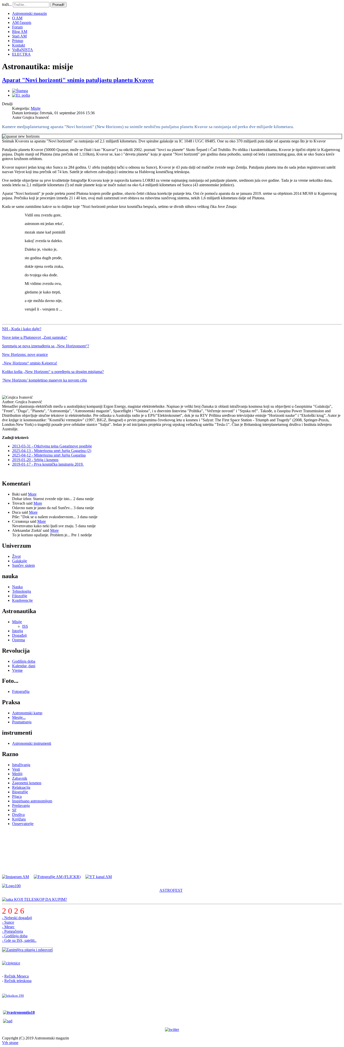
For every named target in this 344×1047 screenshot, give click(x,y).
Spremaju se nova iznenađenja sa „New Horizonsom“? (45, 346)
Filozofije (19, 596)
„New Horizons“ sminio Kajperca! (29, 363)
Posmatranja (21, 722)
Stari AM (19, 36)
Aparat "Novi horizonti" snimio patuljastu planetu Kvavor (78, 80)
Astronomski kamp (27, 713)
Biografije (20, 792)
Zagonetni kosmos (26, 783)
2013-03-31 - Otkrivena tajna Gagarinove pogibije (52, 446)
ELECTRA (21, 54)
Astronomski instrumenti (31, 743)
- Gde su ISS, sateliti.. (19, 940)
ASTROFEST (171, 890)
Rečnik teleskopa (17, 981)
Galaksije (19, 561)
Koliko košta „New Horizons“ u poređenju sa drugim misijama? (53, 371)
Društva (18, 814)
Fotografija (20, 691)
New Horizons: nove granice (25, 354)
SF (14, 810)
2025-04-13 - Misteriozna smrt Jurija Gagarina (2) (51, 450)
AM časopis (21, 22)
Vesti (16, 769)
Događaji (19, 635)
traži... (7, 4)
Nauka (17, 587)
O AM (17, 18)
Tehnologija (21, 591)
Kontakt (18, 45)
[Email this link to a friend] (21, 95)
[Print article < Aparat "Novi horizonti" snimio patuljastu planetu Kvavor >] (20, 91)
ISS (25, 626)
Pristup (17, 41)
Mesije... (19, 717)
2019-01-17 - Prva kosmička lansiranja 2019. (48, 464)
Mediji (17, 774)
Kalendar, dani (23, 666)
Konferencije (22, 600)
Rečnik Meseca (16, 976)
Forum (17, 27)
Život (16, 556)
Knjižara (19, 819)
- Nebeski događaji (17, 918)
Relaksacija (21, 787)
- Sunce (8, 922)
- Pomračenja (12, 931)
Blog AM (19, 31)
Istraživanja (21, 765)
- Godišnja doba (14, 936)
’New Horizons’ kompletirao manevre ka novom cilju (44, 380)
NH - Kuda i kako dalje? (21, 329)
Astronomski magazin (29, 13)
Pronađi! (58, 5)
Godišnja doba (23, 661)
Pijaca (17, 796)
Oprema (18, 640)
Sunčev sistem (23, 565)
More (32, 494)
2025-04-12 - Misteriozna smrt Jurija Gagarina (49, 455)
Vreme (17, 670)
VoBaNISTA (22, 50)
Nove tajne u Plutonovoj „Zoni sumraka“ (34, 337)
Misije (36, 108)
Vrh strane (10, 1042)
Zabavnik (19, 778)
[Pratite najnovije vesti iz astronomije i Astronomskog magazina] (172, 1029)
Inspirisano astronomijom (32, 801)
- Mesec (8, 927)
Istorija (17, 631)
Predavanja (21, 805)
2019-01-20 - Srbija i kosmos (35, 460)
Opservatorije (22, 823)
